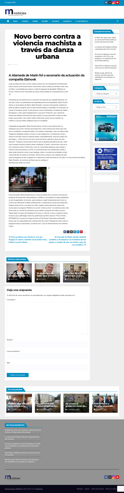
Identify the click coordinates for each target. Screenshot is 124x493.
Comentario (11, 300)
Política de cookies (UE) (112, 489)
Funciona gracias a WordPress (13, 489)
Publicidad (80, 489)
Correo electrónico (13, 351)
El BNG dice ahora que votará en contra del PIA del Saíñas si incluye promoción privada (105, 40)
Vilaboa (55, 21)
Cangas (25, 21)
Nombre (10, 340)
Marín (35, 21)
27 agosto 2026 (15, 409)
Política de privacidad (97, 489)
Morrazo (67, 21)
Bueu (15, 21)
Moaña (45, 21)
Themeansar (39, 489)
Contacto (87, 489)
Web (8, 363)
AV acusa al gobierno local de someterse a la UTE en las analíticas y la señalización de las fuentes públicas (22, 446)
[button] (117, 21)
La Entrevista (82, 21)
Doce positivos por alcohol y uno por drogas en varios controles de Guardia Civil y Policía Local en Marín (28, 239)
